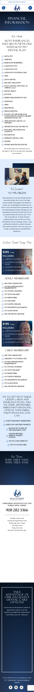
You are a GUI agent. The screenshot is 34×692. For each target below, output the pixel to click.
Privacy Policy (12, 680)
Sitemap (17, 682)
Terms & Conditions (23, 680)
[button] (30, 8)
